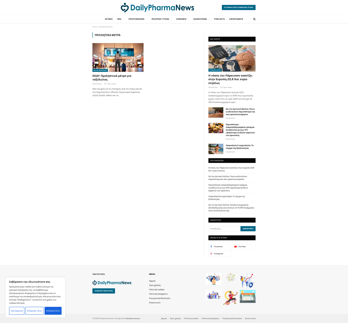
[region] (35, 297)
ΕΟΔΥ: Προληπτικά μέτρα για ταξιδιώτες (111, 77)
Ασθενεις (181, 19)
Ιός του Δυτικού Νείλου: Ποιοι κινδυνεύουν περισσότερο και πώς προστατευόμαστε (240, 112)
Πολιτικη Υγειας (160, 19)
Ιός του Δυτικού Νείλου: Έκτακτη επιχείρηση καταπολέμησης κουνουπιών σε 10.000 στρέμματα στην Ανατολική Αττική (231, 208)
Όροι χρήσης (155, 285)
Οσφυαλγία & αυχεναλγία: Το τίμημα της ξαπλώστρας (240, 146)
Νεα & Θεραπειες (100, 70)
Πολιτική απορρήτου (158, 294)
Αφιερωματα (236, 19)
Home (94, 27)
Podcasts (219, 19)
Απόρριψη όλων (34, 311)
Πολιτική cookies (156, 289)
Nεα (119, 19)
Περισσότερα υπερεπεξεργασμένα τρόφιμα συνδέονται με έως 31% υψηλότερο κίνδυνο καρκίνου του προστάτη (240, 129)
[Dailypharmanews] (157, 7)
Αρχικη (109, 19)
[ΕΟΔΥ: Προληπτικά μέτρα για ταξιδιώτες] (118, 57)
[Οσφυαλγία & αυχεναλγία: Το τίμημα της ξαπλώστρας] (215, 149)
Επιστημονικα (137, 19)
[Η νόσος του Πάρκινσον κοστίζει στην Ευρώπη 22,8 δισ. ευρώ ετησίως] (232, 58)
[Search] (254, 19)
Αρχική (152, 281)
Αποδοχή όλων (53, 311)
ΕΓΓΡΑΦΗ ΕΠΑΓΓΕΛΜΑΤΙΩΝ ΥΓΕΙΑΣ (238, 7)
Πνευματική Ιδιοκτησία (159, 298)
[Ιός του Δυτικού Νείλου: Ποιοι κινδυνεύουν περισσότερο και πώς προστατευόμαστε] (215, 112)
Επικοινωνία (154, 303)
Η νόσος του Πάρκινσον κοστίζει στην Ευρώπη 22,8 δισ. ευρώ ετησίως (230, 79)
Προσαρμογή (17, 311)
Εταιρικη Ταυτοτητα (104, 291)
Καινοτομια (200, 19)
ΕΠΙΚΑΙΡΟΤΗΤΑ (215, 70)
